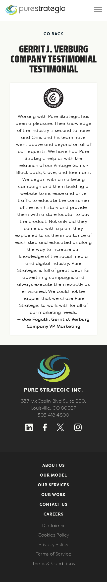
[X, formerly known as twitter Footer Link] (60, 430)
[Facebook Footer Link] (45, 430)
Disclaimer (53, 525)
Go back (53, 33)
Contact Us (53, 504)
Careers (53, 514)
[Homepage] (35, 18)
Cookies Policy (53, 535)
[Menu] (98, 10)
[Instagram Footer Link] (78, 430)
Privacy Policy (53, 544)
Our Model (53, 475)
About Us (53, 465)
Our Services (53, 485)
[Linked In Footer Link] (29, 430)
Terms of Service (53, 554)
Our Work (53, 494)
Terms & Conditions (53, 563)
